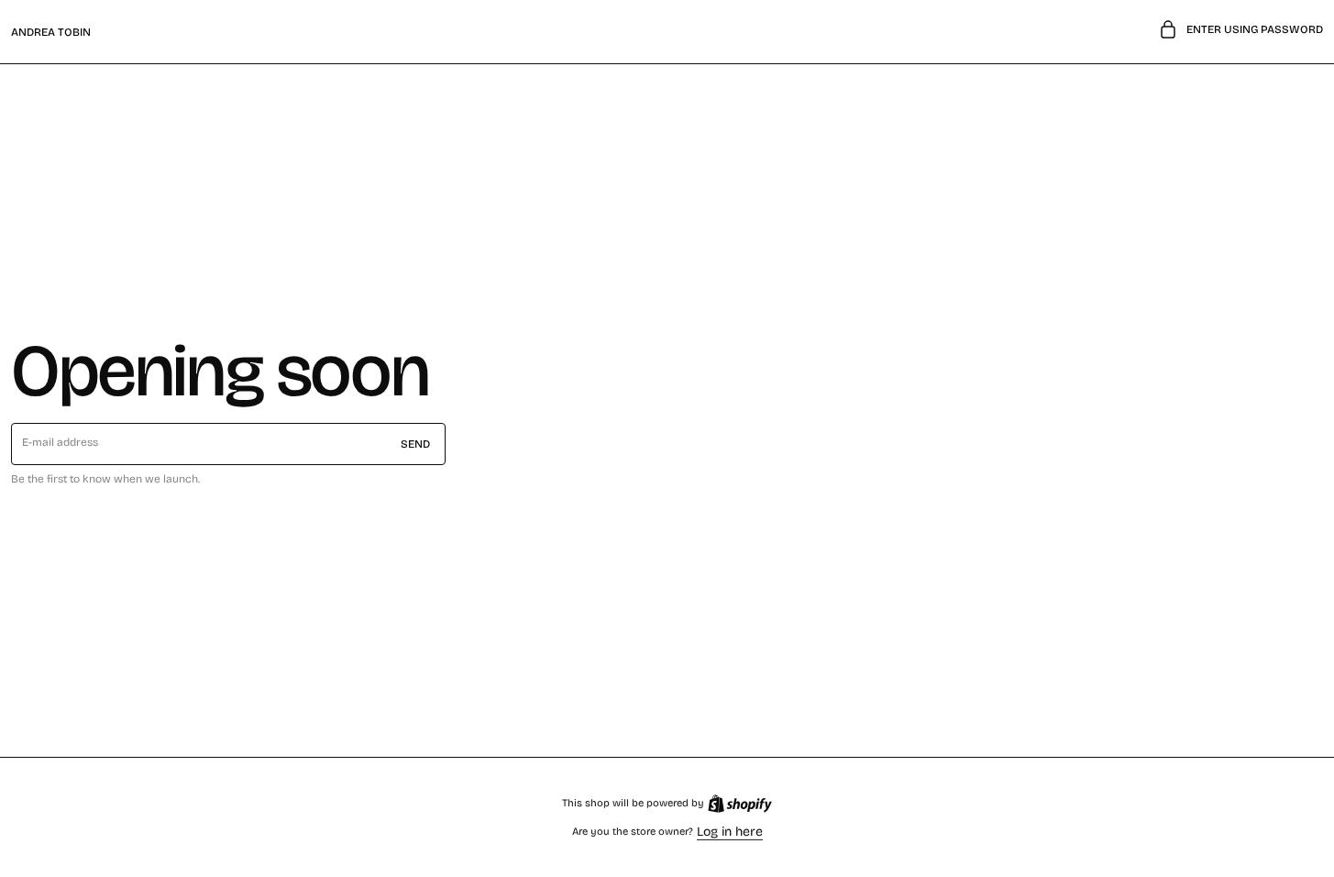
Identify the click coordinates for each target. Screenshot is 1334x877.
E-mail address (60, 442)
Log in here (730, 831)
